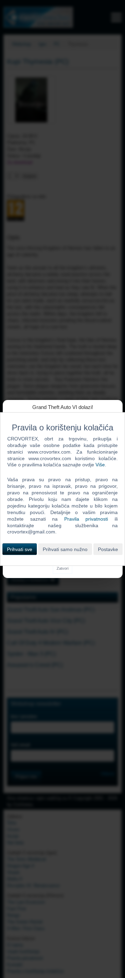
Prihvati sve (19, 549)
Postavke (108, 549)
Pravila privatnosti (86, 518)
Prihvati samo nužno (65, 549)
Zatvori (62, 568)
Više (100, 464)
